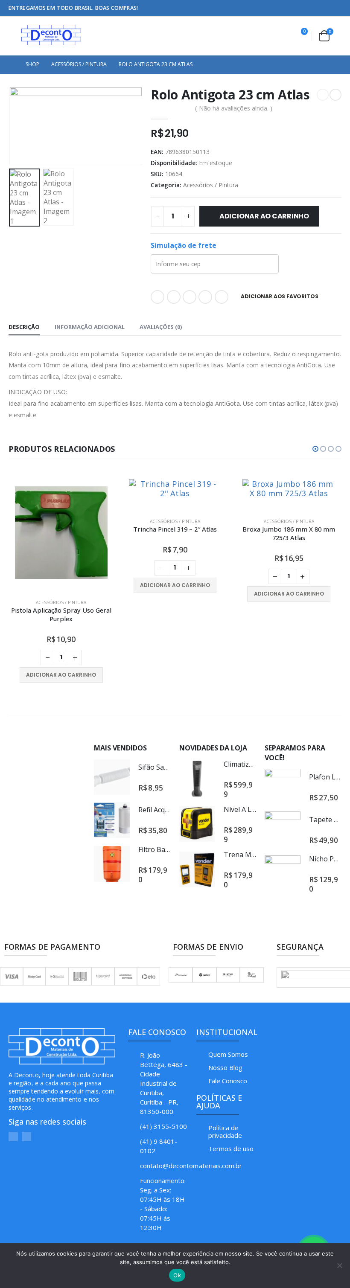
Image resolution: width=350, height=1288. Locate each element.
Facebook (157, 297)
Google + (205, 297)
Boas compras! (116, 8)
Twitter (174, 297)
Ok (177, 1275)
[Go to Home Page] (11, 64)
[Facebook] (322, 8)
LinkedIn (189, 297)
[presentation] (19, 125)
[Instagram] (335, 8)
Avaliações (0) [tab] (161, 327)
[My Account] (278, 36)
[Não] (339, 1265)
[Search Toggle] (259, 35)
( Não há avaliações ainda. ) (233, 108)
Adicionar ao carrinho (264, 216)
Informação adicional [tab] (90, 327)
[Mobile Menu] (15, 35)
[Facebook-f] (26, 1058)
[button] (315, 449)
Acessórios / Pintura (210, 185)
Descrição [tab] (24, 327)
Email (221, 297)
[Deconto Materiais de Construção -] (51, 35)
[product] (61, 488)
